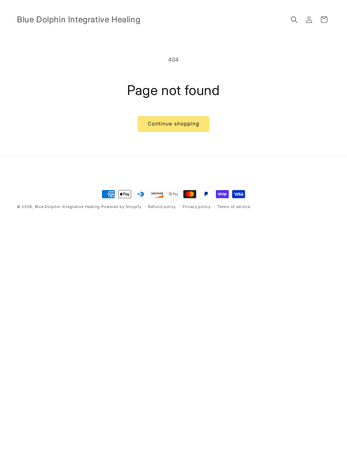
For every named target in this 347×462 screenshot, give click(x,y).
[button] (294, 19)
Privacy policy (197, 206)
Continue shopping (173, 123)
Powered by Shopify (121, 206)
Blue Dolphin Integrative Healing (67, 206)
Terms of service (233, 206)
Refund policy (162, 206)
